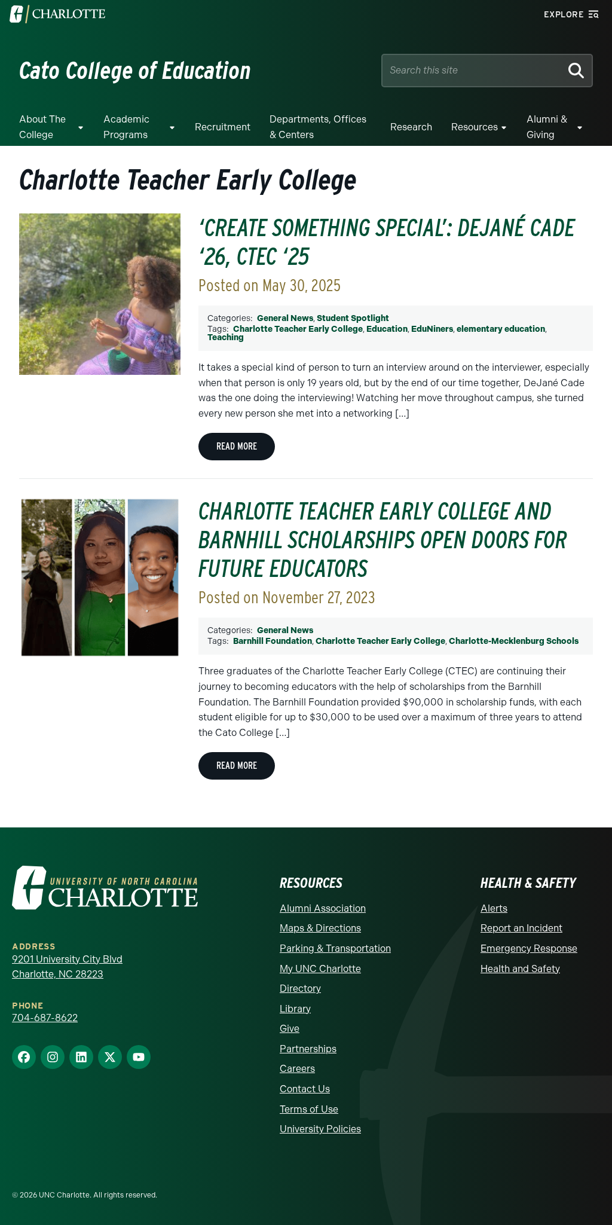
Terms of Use (309, 1109)
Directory (300, 988)
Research (411, 127)
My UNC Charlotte (320, 968)
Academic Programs (126, 127)
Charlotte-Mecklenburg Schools (514, 641)
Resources (474, 127)
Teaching (225, 337)
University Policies (320, 1129)
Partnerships (308, 1049)
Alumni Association (323, 908)
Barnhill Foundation (272, 641)
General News (285, 318)
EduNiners (432, 329)
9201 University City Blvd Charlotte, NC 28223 (67, 967)
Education (387, 329)
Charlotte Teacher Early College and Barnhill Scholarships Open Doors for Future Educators (382, 540)
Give (289, 1028)
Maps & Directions (320, 928)
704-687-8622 (45, 1018)
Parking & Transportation (335, 948)
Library (295, 1009)
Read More (236, 446)
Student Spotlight (353, 318)
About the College (42, 127)
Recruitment (222, 127)
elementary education (501, 329)
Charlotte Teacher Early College (298, 329)
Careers (297, 1068)
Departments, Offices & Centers (318, 127)
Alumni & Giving (547, 127)
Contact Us (305, 1089)
